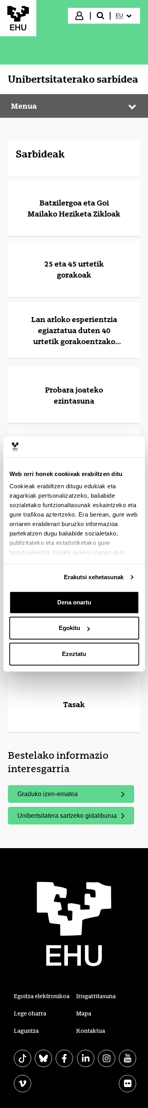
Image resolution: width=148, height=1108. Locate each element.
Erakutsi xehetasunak (94, 577)
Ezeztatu (74, 653)
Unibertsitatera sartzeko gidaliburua (67, 815)
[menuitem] (124, 16)
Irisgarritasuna (96, 996)
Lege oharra (30, 1013)
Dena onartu (74, 602)
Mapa (83, 1013)
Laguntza (26, 1031)
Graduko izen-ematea (47, 794)
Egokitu (69, 627)
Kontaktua (90, 1031)
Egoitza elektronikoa (41, 996)
